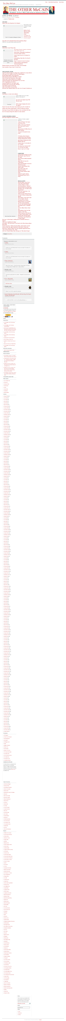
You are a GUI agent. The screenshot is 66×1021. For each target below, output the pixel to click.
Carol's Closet (6, 846)
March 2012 (6, 684)
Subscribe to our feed (21, 1003)
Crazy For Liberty (7, 861)
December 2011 (6, 689)
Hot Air (5, 387)
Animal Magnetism (7, 738)
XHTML (19, 1014)
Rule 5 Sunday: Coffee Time (8, 339)
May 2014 (5, 641)
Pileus (5, 914)
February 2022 (6, 486)
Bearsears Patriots (7, 797)
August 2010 (6, 716)
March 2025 (6, 424)
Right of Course (6, 934)
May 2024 (5, 441)
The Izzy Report (6, 961)
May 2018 (5, 561)
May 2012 (5, 681)
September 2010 (6, 714)
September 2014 (6, 634)
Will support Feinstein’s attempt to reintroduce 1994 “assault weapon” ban (22, 50)
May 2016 (5, 601)
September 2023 (6, 454)
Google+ (40, 1019)
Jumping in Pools (6, 889)
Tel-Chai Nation (6, 954)
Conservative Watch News (8, 856)
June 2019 (5, 539)
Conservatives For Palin (8, 859)
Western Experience (7, 986)
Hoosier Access (6, 884)
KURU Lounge (6, 891)
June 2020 (5, 519)
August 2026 (6, 396)
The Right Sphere (7, 969)
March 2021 (6, 504)
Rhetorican (5, 817)
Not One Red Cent (7, 909)
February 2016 (6, 606)
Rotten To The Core (7, 750)
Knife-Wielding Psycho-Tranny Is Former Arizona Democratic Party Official (9, 369)
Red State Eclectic (7, 924)
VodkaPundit (6, 825)
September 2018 (6, 554)
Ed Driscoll (5, 382)
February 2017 (6, 586)
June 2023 (5, 459)
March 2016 (6, 604)
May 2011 (5, 701)
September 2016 (6, 594)
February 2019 (6, 546)
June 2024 (5, 439)
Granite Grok (6, 881)
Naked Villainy (6, 904)
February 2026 (6, 406)
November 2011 (6, 691)
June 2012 (5, 679)
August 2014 (6, 636)
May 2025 (5, 421)
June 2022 (5, 479)
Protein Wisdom (6, 815)
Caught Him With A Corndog (8, 849)
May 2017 (5, 581)
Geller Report (6, 385)
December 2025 (6, 409)
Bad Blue (5, 841)
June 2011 (5, 699)
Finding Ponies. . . (7, 876)
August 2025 (6, 416)
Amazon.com (13, 769)
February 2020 (6, 526)
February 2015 (6, 626)
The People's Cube (7, 822)
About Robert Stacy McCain (53, 2)
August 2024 (6, 436)
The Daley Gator (6, 753)
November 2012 (6, 671)
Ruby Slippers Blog (7, 939)
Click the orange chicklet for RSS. (8, 350)
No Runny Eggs (6, 812)
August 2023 (6, 456)
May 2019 (5, 541)
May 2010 (5, 721)
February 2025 (6, 426)
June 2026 (5, 399)
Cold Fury (5, 802)
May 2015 (5, 621)
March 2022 (6, 484)
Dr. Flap (5, 866)
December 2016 (6, 589)
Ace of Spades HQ (7, 380)
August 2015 (6, 616)
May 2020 (5, 521)
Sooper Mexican (6, 951)
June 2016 (5, 599)
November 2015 (6, 611)
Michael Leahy (6, 901)
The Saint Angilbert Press (8, 971)
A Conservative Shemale (8, 834)
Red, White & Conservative (8, 926)
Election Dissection (7, 871)
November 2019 (6, 531)
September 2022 (6, 474)
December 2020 (6, 509)
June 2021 (5, 499)
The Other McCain (9, 3)
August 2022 (6, 476)
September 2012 (6, 674)
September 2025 (6, 414)
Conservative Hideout (7, 854)
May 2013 (5, 661)
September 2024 (6, 434)
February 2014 (6, 646)
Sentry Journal (6, 944)
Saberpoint (5, 941)
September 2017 (6, 574)
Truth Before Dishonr (7, 760)
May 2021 (5, 501)
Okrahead (5, 911)
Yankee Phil (6, 991)
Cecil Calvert (6, 851)
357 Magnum (6, 735)
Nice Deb (5, 906)
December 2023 (6, 449)
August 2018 (6, 556)
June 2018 (5, 559)
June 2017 (5, 579)
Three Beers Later (7, 758)
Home (46, 2)
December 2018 (6, 549)
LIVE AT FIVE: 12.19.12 (10, 16)
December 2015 (6, 609)
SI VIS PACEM (6, 946)
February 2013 (6, 666)
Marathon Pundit (6, 896)
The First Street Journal (7, 755)
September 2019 (6, 534)
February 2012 (6, 686)
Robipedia (5, 936)
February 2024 (6, 446)
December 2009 (6, 729)
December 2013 (6, 649)
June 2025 (5, 419)
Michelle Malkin (6, 392)
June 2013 (5, 659)
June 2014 (5, 639)
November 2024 (6, 431)
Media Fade (6, 899)
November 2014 (6, 631)
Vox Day (5, 827)
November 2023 (6, 451)
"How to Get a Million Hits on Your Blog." (9, 311)
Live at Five (10, 233)
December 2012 (6, 669)
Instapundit (5, 390)
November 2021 (6, 491)
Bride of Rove (6, 800)
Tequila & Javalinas (7, 956)
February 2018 (6, 566)
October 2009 (6, 731)
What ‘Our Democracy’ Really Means (10, 343)
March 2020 (6, 524)
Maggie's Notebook (7, 745)
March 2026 (6, 404)
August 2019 (6, 536)
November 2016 (6, 591)
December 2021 (6, 489)
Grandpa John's (6, 879)
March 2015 (6, 624)
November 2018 (6, 551)
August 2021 (6, 496)
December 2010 (6, 709)
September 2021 (6, 494)
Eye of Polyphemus (7, 874)
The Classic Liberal (7, 959)
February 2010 (6, 726)
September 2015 (6, 614)
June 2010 (5, 719)
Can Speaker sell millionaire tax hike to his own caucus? (27, 36)
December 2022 (6, 469)
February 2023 (6, 466)
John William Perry (7, 886)
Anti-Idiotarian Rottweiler (8, 787)
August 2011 (6, 696)
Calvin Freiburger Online (8, 844)
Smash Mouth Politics (7, 949)
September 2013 (6, 654)
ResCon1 (5, 929)
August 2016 (6, 596)
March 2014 (6, 644)
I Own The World (6, 807)
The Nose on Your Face (8, 966)
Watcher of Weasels (7, 984)
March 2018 (6, 564)
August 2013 (6, 656)
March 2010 (6, 724)
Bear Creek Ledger (7, 795)
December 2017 (6, 569)
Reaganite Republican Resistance (9, 921)
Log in (19, 1011)
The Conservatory (7, 820)
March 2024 (6, 444)
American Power (6, 785)
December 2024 (6, 429)
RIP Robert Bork (9, 283)
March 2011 (6, 704)
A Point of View (6, 836)
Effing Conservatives (7, 869)
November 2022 (6, 471)
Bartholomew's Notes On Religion (9, 792)
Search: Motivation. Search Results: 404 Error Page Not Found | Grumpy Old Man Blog (18, 294)
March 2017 (6, 584)
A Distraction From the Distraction (9, 337)
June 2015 (5, 619)
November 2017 (6, 571)
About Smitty (61, 2)
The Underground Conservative (9, 974)
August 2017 (6, 576)
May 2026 (5, 401)
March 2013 (6, 664)
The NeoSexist (6, 964)
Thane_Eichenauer (9, 260)
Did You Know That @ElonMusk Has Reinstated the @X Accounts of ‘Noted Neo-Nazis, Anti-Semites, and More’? (10, 329)
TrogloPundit (6, 981)
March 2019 (6, 544)
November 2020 (6, 511)
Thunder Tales (6, 976)
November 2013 (6, 651)
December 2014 (6, 629)
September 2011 (6, 694)
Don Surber (6, 740)
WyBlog (5, 989)
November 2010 (6, 711)
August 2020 (6, 516)
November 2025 (6, 411)
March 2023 (6, 464)
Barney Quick (6, 790)
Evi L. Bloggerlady (9, 278)
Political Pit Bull (6, 919)
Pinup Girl (5, 916)
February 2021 (6, 506)
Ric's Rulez (6, 931)
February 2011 (6, 706)
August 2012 (6, 676)
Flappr (5, 743)
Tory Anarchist (6, 979)
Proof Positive (6, 748)
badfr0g (6, 242)
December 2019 (6, 529)
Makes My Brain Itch (7, 894)
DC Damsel (6, 864)
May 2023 (5, 461)
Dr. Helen (5, 805)
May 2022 (5, 481)
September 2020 (6, 514)
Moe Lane (5, 810)
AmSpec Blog (6, 839)
